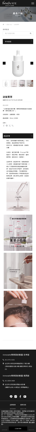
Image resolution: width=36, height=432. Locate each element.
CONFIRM (18, 428)
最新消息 (23, 405)
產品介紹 (9, 24)
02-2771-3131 (10, 360)
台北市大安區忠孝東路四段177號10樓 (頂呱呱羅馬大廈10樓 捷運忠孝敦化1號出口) (18, 366)
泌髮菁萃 (16, 24)
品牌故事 (13, 405)
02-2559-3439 (10, 381)
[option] (18, 63)
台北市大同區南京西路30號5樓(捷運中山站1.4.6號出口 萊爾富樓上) (17, 385)
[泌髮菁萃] (4, 126)
